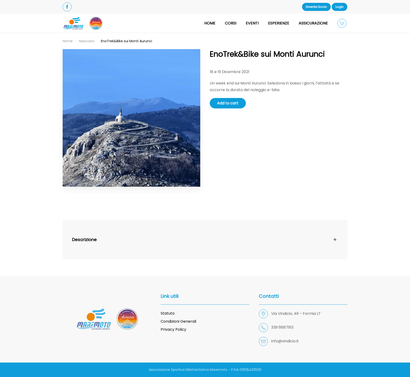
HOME (209, 23)
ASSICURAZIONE (313, 23)
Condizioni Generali (178, 321)
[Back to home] (83, 23)
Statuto (168, 313)
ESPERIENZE (278, 23)
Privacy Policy (173, 329)
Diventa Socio (316, 7)
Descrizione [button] (84, 239)
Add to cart (227, 103)
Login (339, 7)
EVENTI (252, 23)
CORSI (230, 23)
